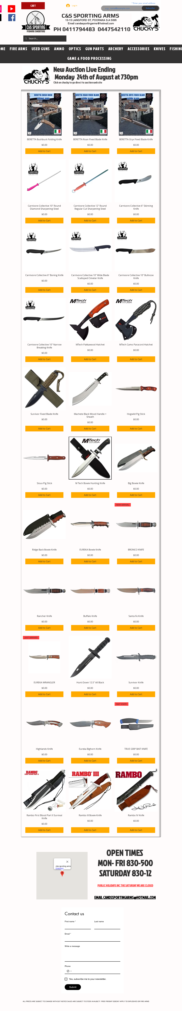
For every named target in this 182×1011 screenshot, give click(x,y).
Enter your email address (144, 3)
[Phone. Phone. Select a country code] (69, 971)
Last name (99, 921)
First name (70, 921)
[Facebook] (11, 17)
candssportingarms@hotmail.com (94, 23)
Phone (68, 966)
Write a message (72, 946)
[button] (75, 49)
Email (68, 934)
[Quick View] (44, 114)
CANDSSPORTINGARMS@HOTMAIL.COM (129, 897)
